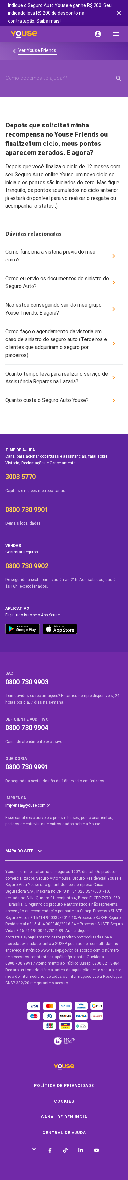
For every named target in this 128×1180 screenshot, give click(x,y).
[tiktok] (65, 1151)
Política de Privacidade (64, 1085)
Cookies (64, 1101)
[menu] (116, 34)
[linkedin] (80, 1151)
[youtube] (96, 1151)
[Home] (24, 34)
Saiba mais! (48, 21)
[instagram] (34, 1151)
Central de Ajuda (64, 1133)
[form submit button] (119, 79)
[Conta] (98, 34)
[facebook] (49, 1151)
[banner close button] (119, 13)
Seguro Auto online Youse (44, 174)
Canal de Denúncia (64, 1117)
